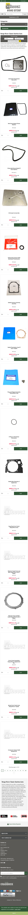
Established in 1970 (14, 17)
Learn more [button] (17, 909)
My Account (23, 0)
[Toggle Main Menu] (2, 14)
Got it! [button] (14, 913)
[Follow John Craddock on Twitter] (1, 862)
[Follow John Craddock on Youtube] (4, 862)
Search (25, 14)
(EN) (5, 0)
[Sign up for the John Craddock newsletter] (25, 873)
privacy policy (13, 878)
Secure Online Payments (15, 824)
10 (25, 770)
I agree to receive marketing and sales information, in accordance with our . (13, 877)
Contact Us (9, 900)
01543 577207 (14, 10)
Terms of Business (17, 900)
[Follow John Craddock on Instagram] (3, 862)
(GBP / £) (2, 0)
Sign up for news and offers (7, 870)
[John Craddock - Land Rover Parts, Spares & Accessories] (14, 6)
